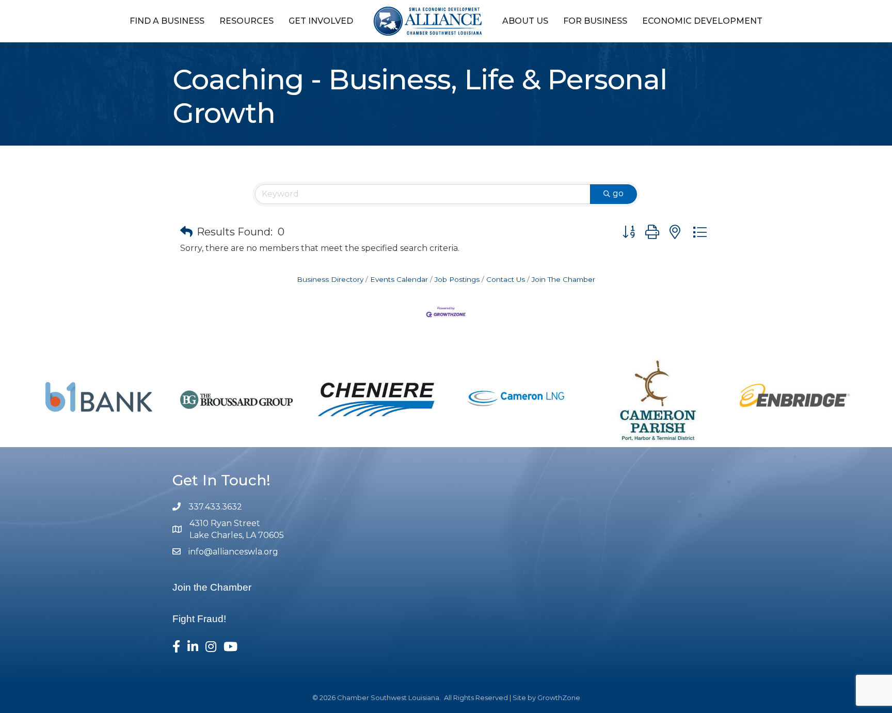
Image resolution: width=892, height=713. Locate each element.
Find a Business (167, 21)
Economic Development (702, 21)
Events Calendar (399, 279)
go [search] (618, 193)
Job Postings (457, 279)
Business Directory (330, 279)
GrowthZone (558, 697)
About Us (525, 21)
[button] (186, 232)
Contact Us (505, 279)
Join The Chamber (563, 279)
